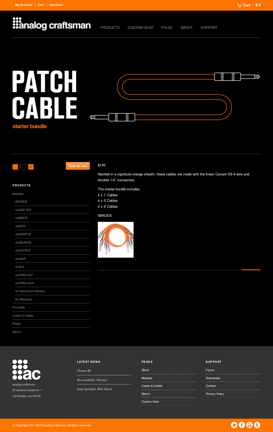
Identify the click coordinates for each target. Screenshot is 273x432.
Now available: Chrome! (92, 380)
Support (209, 27)
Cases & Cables (23, 315)
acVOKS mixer (24, 283)
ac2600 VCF (23, 209)
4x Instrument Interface (30, 291)
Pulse (167, 27)
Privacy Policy (215, 393)
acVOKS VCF (24, 275)
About (187, 27)
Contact (211, 385)
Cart (246, 5)
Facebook (242, 425)
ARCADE (21, 201)
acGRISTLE (23, 234)
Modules (18, 193)
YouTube (249, 425)
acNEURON (23, 242)
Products (110, 27)
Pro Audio (19, 307)
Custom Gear (140, 27)
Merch (17, 331)
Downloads (213, 378)
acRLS (19, 266)
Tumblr (257, 425)
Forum (210, 370)
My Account (23, 4)
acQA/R (20, 258)
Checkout (56, 4)
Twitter (234, 425)
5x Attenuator (24, 299)
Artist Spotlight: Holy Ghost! (94, 389)
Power (17, 323)
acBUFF (20, 226)
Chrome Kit (84, 370)
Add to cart (78, 166)
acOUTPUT (23, 250)
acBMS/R (21, 217)
